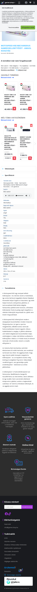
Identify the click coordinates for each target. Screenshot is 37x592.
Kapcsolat (7, 524)
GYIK (6, 538)
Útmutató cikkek (10, 555)
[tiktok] (9, 514)
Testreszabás (13, 27)
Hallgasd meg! (21, 70)
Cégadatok (7, 558)
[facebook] (6, 514)
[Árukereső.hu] (10, 569)
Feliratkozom (27, 507)
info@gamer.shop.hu (11, 527)
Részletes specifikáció (7, 70)
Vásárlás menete (9, 541)
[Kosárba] (14, 108)
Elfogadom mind (28, 27)
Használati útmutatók (11, 551)
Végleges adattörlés (11, 561)
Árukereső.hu (7, 571)
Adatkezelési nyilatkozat (12, 548)
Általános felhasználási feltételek (15, 545)
